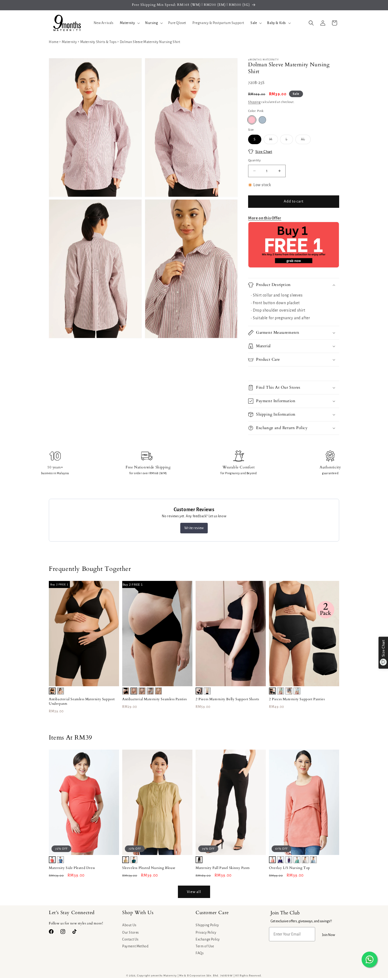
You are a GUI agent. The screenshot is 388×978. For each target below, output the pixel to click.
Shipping (254, 102)
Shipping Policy (207, 925)
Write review (194, 528)
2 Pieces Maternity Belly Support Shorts (227, 699)
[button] (129, 23)
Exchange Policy (208, 939)
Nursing (151, 23)
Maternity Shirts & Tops (98, 42)
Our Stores (130, 932)
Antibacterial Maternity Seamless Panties (154, 699)
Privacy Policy (206, 932)
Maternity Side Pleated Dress (72, 868)
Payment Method (135, 946)
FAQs (200, 953)
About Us (129, 925)
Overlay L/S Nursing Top (289, 868)
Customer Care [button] (212, 913)
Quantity (254, 160)
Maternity (127, 23)
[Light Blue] (262, 120)
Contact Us (130, 939)
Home (53, 42)
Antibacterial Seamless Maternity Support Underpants (82, 701)
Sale (253, 23)
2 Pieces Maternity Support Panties (297, 699)
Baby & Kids (276, 23)
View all (194, 892)
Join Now (328, 935)
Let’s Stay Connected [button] (72, 913)
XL (306, 140)
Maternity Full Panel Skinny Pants (223, 868)
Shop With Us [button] (137, 913)
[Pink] (251, 120)
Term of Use (205, 946)
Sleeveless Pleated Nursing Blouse (149, 868)
